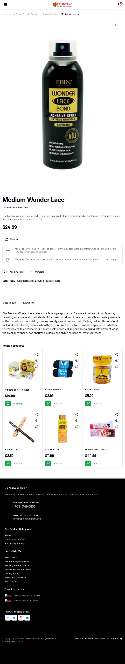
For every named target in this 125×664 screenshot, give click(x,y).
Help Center (10, 581)
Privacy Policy (11, 573)
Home (5, 14)
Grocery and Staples (15, 539)
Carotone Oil (52, 449)
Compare (39, 271)
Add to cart (8, 403)
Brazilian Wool (53, 389)
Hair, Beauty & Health (15, 543)
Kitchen (8, 535)
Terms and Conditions (15, 577)
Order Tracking (116, 638)
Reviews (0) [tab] (28, 302)
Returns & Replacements (17, 561)
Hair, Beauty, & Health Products (25, 14)
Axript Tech (19, 641)
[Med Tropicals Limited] (62, 4)
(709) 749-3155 (24, 506)
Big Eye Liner (12, 449)
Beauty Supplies (50, 14)
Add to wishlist (5, 272)
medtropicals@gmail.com (27, 518)
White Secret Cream (96, 449)
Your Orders (11, 557)
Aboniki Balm (92, 389)
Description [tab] (9, 302)
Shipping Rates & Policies (17, 565)
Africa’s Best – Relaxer (17, 389)
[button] (116, 25)
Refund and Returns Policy (18, 569)
